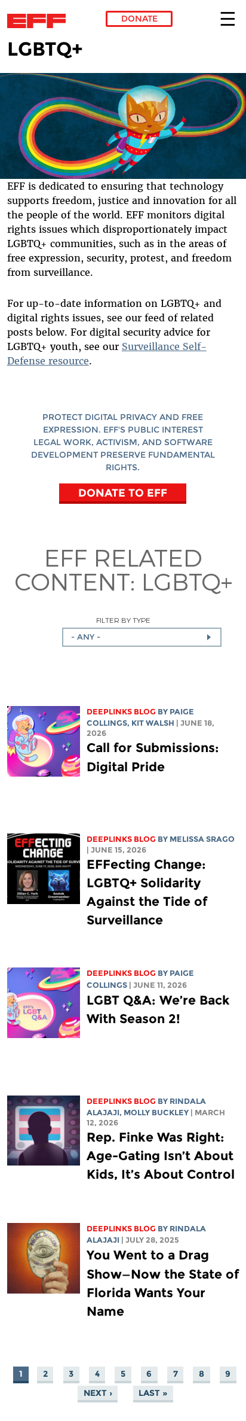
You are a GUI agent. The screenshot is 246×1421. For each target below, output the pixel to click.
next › (98, 1392)
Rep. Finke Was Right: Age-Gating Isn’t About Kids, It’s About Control (161, 1156)
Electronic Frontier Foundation (39, 21)
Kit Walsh (152, 723)
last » (153, 1392)
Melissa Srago (202, 839)
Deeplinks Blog (121, 711)
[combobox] (142, 637)
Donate (139, 18)
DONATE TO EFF (122, 492)
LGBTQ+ (187, 581)
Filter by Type (123, 620)
